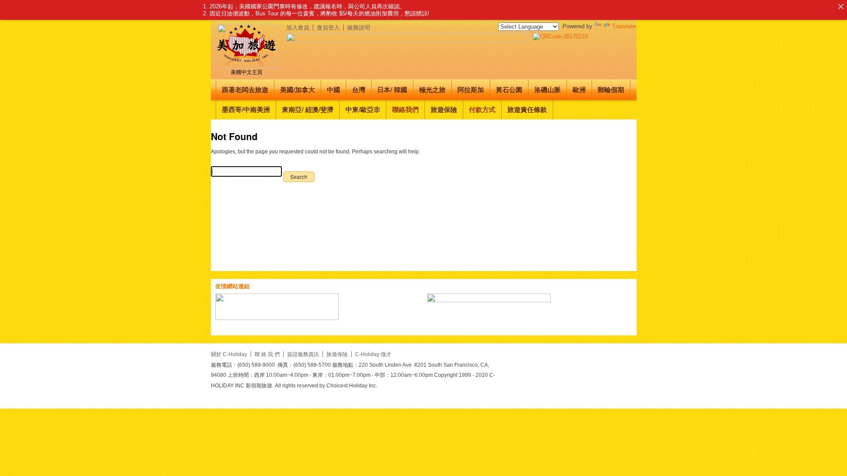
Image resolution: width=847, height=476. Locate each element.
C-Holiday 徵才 (373, 354)
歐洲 (579, 89)
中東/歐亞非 (362, 109)
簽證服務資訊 (303, 354)
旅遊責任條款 (527, 109)
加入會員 (297, 27)
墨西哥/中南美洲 (246, 109)
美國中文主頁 (246, 72)
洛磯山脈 (547, 89)
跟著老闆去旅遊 (245, 89)
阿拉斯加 (470, 89)
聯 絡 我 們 (267, 354)
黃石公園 (509, 89)
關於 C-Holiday (229, 354)
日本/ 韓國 (392, 89)
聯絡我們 (405, 109)
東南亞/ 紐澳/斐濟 (308, 109)
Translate (624, 26)
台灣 (358, 89)
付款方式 (482, 109)
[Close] (840, 6)
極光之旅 (432, 89)
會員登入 (328, 27)
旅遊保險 (444, 109)
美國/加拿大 (297, 89)
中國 (333, 89)
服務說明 (358, 27)
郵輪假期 (611, 89)
